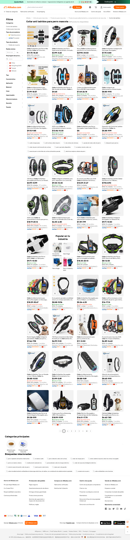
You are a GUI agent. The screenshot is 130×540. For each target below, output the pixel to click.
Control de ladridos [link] (114, 18)
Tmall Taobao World (55, 531)
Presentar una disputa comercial (89, 492)
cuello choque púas (34, 143)
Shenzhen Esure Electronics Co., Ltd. (88, 308)
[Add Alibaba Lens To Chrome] (31, 523)
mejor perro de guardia (60, 467)
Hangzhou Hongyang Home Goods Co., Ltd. (38, 308)
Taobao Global (73, 531)
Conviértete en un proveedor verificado (113, 496)
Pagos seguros (33, 484)
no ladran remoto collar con (83, 147)
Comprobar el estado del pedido (114, 492)
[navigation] (14, 225)
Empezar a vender (110, 488)
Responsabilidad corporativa (12, 492)
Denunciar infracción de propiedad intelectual (90, 500)
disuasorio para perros (112, 143)
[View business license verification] (82, 537)
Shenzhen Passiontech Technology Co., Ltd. (88, 345)
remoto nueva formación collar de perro (19, 467)
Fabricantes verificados (61, 484)
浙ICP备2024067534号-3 (113, 537)
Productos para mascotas (58, 18)
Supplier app (70, 523)
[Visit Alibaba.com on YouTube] (121, 509)
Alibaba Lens (13, 523)
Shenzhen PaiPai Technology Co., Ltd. (38, 95)
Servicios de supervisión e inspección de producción (37, 500)
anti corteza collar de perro (52, 143)
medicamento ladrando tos (34, 463)
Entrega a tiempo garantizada (37, 492)
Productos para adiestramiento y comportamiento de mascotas (87, 18)
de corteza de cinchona (72, 143)
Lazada (65, 531)
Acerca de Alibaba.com (11, 480)
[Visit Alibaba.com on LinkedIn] (110, 509)
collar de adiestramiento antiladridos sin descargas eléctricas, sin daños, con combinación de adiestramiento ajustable (40, 471)
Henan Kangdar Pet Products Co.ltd (112, 308)
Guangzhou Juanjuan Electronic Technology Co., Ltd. (88, 97)
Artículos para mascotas (40, 18)
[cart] (96, 7)
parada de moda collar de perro (92, 143)
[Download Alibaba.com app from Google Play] (119, 523)
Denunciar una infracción (87, 504)
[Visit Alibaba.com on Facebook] (106, 509)
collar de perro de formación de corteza (40, 147)
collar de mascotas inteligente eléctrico (85, 463)
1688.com (45, 531)
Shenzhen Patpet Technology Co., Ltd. (88, 423)
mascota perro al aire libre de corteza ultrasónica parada (44, 151)
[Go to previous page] (60, 431)
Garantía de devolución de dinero (39, 488)
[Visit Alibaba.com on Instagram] (117, 509)
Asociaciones (109, 501)
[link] (127, 521)
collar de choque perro (78, 458)
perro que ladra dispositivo (63, 147)
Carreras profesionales (10, 495)
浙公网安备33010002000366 (96, 537)
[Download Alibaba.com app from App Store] (105, 523)
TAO (80, 531)
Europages (92, 531)
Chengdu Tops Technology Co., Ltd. (87, 187)
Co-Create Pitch (9, 488)
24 (86, 431)
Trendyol (85, 531)
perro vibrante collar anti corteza (58, 458)
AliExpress (38, 531)
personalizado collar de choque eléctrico (58, 463)
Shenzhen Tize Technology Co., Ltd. (62, 58)
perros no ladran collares (15, 463)
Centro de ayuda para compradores (90, 484)
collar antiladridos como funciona (104, 471)
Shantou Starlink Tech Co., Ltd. (36, 57)
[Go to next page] (90, 431)
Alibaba (28, 18)
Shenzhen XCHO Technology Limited (88, 226)
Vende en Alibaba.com (111, 484)
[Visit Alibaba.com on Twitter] (113, 509)
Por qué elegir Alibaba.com (12, 484)
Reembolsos (83, 495)
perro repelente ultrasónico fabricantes (18, 458)
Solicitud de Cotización (61, 488)
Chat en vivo (83, 488)
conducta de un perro (83, 471)
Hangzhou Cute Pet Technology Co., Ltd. (38, 345)
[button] (70, 7)
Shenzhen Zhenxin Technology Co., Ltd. (63, 423)
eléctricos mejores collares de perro (75, 151)
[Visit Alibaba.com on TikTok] (125, 509)
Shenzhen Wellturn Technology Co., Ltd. (88, 57)
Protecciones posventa (36, 495)
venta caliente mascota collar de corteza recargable (104, 458)
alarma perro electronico (42, 467)
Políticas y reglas (34, 504)
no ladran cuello (39, 458)
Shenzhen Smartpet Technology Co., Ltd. (63, 136)
